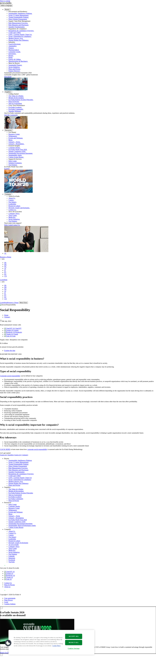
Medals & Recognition (16, 98)
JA (5, 268)
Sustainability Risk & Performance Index (22, 525)
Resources (8, 130)
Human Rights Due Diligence (18, 40)
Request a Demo (5, 257)
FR (5, 263)
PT (5, 272)
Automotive (12, 46)
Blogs (10, 140)
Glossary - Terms (14, 142)
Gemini (15, 330)
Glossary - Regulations (16, 144)
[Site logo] (5, 3)
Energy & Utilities (14, 59)
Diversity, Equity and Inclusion (19, 208)
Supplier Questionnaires (16, 27)
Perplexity (18, 332)
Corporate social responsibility (10, 376)
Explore (7, 169)
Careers (11, 200)
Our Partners (12, 165)
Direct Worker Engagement (17, 19)
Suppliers (8, 92)
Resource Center (14, 134)
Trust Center (12, 215)
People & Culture (14, 206)
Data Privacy (8, 600)
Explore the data (9, 350)
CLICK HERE (5, 449)
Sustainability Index (15, 155)
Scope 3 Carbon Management (18, 15)
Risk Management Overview (18, 23)
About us (7, 587)
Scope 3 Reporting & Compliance (19, 36)
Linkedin (11, 556)
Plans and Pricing (14, 69)
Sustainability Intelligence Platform (20, 13)
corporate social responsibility (37, 449)
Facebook (11, 560)
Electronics (12, 54)
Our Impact (12, 202)
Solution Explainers (15, 163)
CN (5, 276)
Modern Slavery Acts (15, 38)
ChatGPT (18, 328)
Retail (10, 57)
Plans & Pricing (13, 101)
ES (5, 274)
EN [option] (3, 259)
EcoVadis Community (15, 109)
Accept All (74, 636)
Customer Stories (14, 148)
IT (5, 270)
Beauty (10, 55)
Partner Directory (14, 71)
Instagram (11, 558)
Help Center (12, 161)
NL (5, 266)
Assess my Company (21, 455)
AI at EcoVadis (13, 545)
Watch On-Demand (6, 653)
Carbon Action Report (16, 157)
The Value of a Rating (15, 96)
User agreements (9, 598)
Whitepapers (12, 136)
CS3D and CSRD (14, 32)
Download (7, 76)
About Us (11, 198)
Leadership (12, 204)
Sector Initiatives (14, 67)
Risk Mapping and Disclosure (18, 25)
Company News (13, 213)
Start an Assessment (15, 103)
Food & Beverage (14, 44)
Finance (11, 48)
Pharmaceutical (13, 50)
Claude (15, 334)
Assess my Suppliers (7, 455)
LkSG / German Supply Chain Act (20, 34)
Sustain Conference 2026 (16, 151)
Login (2, 280)
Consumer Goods (14, 52)
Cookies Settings (9, 604)
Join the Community (11, 115)
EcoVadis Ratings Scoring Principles (20, 100)
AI (5, 253)
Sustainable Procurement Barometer (20, 153)
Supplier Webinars (14, 111)
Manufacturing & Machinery (18, 61)
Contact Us (12, 210)
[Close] (1, 608)
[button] (8, 643)
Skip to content (5, 1)
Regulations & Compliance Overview (21, 31)
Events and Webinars (15, 138)
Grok (13, 336)
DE (5, 265)
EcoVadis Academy (15, 107)
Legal (6, 602)
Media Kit (11, 217)
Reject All (74, 642)
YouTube (11, 562)
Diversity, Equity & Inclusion (18, 543)
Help (5, 280)
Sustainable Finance (15, 65)
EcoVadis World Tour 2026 (17, 149)
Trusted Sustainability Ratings (18, 17)
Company (8, 194)
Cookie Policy (56, 646)
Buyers (7, 9)
